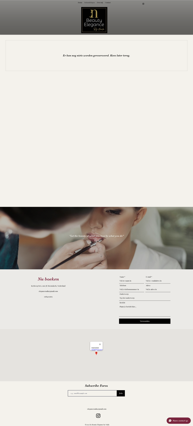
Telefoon (123, 285)
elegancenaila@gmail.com (48, 291)
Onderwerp (124, 294)
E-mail (148, 277)
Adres (148, 285)
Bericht (122, 302)
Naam (122, 277)
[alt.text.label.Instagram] (143, 4)
